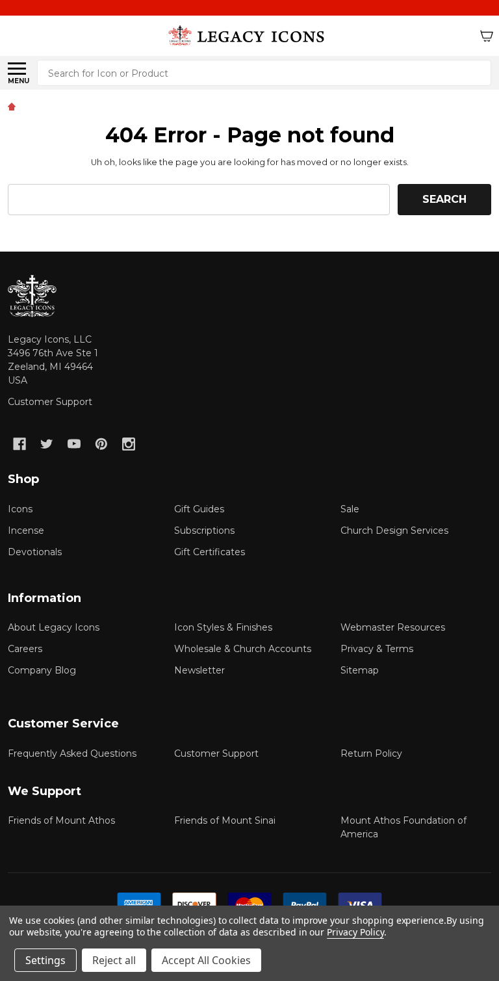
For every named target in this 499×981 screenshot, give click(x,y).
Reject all (114, 960)
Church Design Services (394, 530)
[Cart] (486, 35)
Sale (349, 509)
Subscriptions (204, 530)
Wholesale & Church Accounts (242, 649)
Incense (26, 530)
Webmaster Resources (392, 627)
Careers (25, 649)
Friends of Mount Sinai (224, 820)
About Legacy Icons (53, 627)
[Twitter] (46, 444)
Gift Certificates (209, 552)
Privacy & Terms (376, 649)
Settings (45, 960)
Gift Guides (199, 509)
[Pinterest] (101, 444)
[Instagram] (128, 444)
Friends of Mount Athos (61, 820)
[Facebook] (19, 444)
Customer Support (50, 402)
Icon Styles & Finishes (223, 627)
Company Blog (42, 670)
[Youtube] (74, 444)
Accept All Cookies (206, 960)
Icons (20, 509)
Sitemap (359, 670)
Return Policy (371, 753)
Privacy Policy (355, 932)
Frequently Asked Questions (72, 753)
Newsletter (199, 670)
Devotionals (35, 552)
